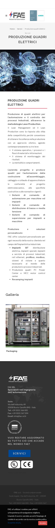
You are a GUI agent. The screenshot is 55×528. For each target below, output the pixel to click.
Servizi (19, 29)
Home (12, 29)
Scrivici (19, 453)
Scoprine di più (14, 522)
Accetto (43, 523)
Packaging (11, 351)
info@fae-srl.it (20, 416)
